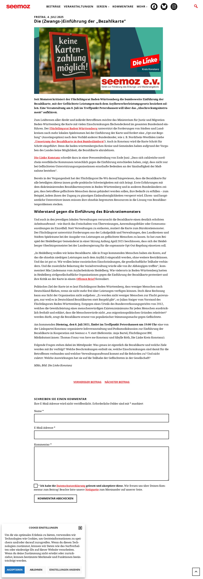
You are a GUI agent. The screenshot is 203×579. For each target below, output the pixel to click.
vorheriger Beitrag (87, 382)
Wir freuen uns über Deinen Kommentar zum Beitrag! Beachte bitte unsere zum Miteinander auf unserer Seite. (100, 487)
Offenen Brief (85, 279)
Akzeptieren (15, 570)
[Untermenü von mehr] (146, 6)
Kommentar (43, 444)
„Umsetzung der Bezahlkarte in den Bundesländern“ (69, 141)
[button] (80, 528)
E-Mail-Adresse (44, 427)
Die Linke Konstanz (47, 157)
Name (39, 411)
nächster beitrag (117, 382)
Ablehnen (36, 570)
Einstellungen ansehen (64, 570)
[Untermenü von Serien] (108, 6)
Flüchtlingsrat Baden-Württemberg (73, 128)
